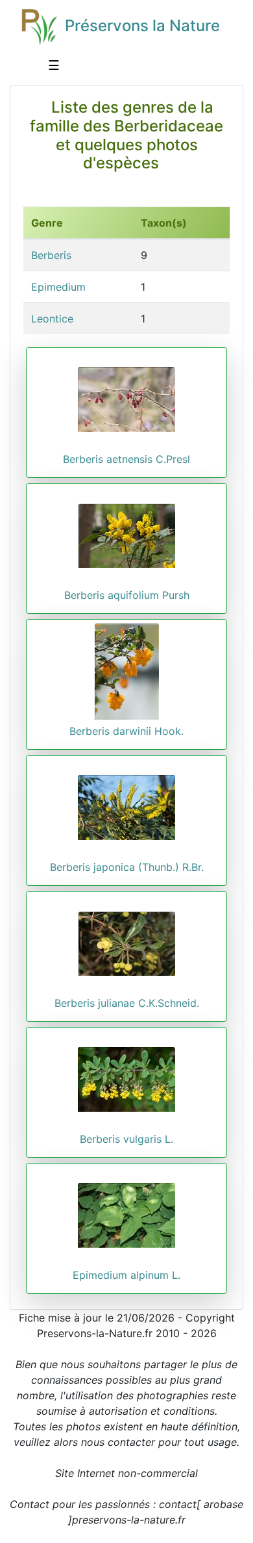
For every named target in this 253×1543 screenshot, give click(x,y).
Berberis (51, 255)
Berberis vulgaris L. (126, 1138)
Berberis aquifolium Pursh (126, 595)
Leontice (52, 318)
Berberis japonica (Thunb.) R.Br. (127, 867)
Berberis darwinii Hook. (126, 731)
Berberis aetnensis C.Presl (126, 459)
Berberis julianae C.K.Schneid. (126, 1003)
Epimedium (58, 286)
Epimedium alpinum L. (126, 1274)
